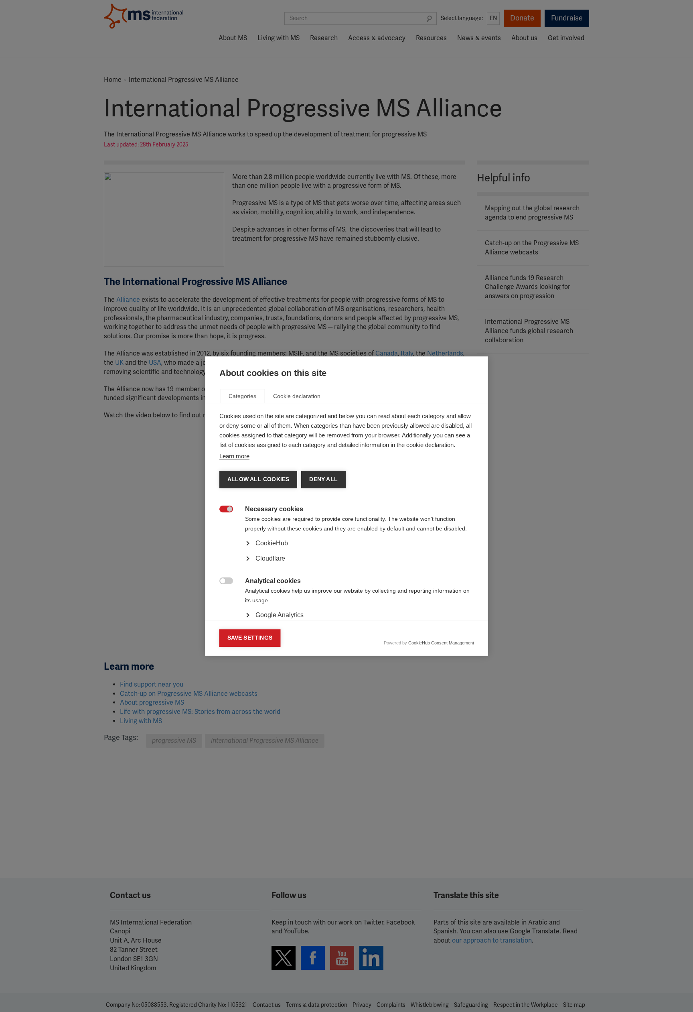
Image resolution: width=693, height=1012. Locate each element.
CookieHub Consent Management (441, 642)
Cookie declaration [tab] (296, 396)
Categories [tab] (242, 396)
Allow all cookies (258, 479)
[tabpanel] (346, 565)
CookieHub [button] (271, 543)
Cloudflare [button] (270, 558)
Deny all (323, 479)
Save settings (250, 638)
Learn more (234, 456)
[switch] (222, 509)
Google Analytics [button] (279, 615)
